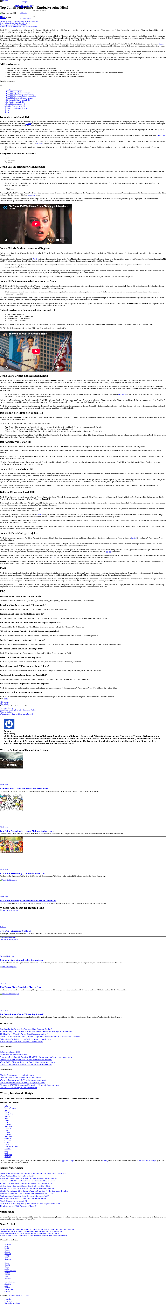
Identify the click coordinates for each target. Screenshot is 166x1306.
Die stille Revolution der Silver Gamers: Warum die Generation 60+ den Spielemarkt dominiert (34, 1191)
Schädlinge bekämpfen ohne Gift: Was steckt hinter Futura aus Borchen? (26, 1029)
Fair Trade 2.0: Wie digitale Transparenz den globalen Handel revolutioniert (27, 1188)
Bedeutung (122, 394)
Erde (53, 557)
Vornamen (8, 1278)
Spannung (31, 195)
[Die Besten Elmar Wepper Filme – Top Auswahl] (9, 994)
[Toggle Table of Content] (1, 86)
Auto (6, 1118)
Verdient (8, 1157)
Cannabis (8, 1140)
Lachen (28, 124)
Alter (6, 1110)
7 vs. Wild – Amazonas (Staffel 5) (15, 931)
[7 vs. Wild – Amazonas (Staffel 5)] (9, 910)
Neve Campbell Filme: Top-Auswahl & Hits (13, 25)
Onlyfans (8, 1138)
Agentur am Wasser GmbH (19, 1295)
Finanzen (8, 1124)
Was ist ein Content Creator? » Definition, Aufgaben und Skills (22, 1083)
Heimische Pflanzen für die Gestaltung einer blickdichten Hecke (23, 1198)
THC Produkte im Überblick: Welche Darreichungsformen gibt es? (24, 1034)
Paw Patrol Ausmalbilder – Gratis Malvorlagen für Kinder (27, 831)
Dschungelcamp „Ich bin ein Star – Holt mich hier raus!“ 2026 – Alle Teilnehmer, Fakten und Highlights (37, 1229)
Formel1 (8, 1149)
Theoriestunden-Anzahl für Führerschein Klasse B (18, 1206)
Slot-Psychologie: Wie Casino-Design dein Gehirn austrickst (21, 1042)
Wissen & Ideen (10, 1108)
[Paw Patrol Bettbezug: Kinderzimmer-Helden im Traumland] (8, 880)
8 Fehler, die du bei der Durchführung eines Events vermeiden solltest (25, 1186)
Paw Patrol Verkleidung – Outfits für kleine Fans (22, 873)
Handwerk (8, 1126)
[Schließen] (34, 16)
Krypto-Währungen (67, 1161)
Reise (6, 1122)
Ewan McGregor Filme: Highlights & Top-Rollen (15, 23)
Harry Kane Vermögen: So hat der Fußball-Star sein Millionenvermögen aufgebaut (29, 1233)
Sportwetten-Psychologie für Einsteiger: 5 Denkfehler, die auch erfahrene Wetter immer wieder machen (36, 1057)
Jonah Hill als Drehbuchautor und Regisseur (20, 94)
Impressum (8, 1301)
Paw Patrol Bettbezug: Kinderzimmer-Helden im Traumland (28, 900)
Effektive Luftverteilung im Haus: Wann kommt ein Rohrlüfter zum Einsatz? (27, 1193)
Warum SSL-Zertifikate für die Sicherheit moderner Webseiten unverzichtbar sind (29, 1178)
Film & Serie (4, 784)
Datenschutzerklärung (12, 1303)
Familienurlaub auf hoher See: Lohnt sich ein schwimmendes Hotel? (24, 1196)
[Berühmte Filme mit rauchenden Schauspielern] (10, 939)
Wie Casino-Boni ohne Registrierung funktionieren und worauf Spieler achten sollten (30, 1204)
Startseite (8, 1299)
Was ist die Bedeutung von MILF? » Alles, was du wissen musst (23, 1080)
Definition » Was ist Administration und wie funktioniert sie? (21, 1078)
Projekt (108, 552)
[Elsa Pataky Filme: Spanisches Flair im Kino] (8, 967)
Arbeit (35, 259)
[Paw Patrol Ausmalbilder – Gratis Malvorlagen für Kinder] (11, 810)
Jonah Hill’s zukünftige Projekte (17, 108)
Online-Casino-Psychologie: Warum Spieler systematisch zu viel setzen (25, 1039)
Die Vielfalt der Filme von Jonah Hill (18, 100)
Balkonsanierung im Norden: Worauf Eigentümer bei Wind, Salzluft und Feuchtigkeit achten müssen (36, 1031)
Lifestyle (8, 1128)
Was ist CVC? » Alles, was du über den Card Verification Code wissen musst (27, 1062)
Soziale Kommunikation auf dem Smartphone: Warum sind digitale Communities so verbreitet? (34, 1235)
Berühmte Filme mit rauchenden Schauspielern (21, 960)
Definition (8, 1259)
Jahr (39, 515)
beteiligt (134, 538)
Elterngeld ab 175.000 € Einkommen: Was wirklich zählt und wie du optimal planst (29, 1085)
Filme (6, 699)
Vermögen (8, 1155)
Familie (7, 1120)
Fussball (7, 1112)
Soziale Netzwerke (11, 1147)
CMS (6, 1153)
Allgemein (8, 1106)
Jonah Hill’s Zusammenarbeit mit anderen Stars (21, 96)
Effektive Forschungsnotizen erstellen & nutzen (17, 1075)
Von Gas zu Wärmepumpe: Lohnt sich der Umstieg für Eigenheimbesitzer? (26, 1183)
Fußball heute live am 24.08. (10, 1052)
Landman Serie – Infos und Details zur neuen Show (24, 788)
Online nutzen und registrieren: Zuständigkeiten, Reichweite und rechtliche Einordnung (31, 1231)
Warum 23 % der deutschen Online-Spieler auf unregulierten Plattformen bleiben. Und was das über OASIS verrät (40, 1037)
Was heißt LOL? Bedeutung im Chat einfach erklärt (18, 1088)
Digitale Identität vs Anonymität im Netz (14, 1201)
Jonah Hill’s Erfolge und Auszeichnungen (19, 98)
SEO (6, 1151)
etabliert (39, 143)
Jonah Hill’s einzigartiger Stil (15, 104)
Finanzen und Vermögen (147, 1161)
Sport (6, 1130)
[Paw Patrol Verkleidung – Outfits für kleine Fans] (11, 853)
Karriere (161, 44)
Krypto (7, 1132)
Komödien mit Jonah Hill (14, 90)
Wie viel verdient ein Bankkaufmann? (13, 1055)
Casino (7, 1142)
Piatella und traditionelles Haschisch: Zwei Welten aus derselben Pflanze (26, 1065)
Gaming (7, 1116)
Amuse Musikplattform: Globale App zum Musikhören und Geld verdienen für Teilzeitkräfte (33, 1173)
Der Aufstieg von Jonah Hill (15, 102)
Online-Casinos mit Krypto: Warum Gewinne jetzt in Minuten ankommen (26, 1060)
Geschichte (161, 135)
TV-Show (3, 927)
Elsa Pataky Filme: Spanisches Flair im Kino (20, 987)
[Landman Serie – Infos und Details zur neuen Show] (11, 768)
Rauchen (2, 956)
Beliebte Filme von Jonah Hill (15, 106)
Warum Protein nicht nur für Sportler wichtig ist (17, 1176)
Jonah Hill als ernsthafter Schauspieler (18, 92)
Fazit (8, 110)
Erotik (7, 1145)
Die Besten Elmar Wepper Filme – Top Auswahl (22, 1014)
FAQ (8, 112)
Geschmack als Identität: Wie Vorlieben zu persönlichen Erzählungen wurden (27, 1181)
